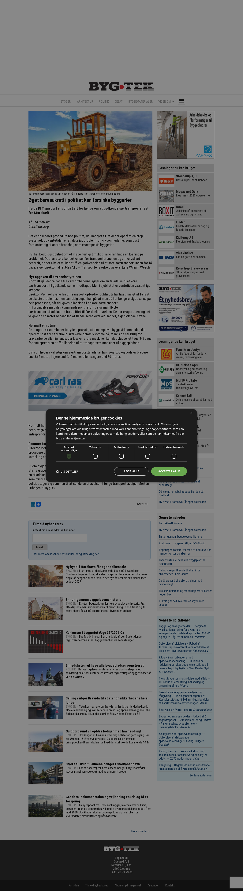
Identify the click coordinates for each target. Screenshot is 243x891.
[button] (67, 471)
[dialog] (121, 445)
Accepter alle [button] (169, 471)
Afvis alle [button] (131, 471)
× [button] (191, 413)
